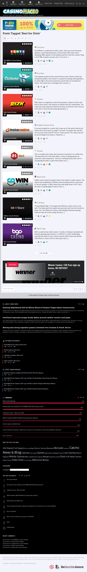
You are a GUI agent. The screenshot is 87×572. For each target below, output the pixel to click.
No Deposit (39, 457)
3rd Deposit (19, 448)
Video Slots (18, 460)
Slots (62, 456)
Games (40, 452)
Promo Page (58, 3)
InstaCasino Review (18, 541)
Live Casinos (69, 452)
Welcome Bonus (40, 460)
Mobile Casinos (17, 456)
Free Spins (33, 453)
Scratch (57, 457)
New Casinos (30, 457)
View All (80, 304)
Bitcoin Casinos (40, 448)
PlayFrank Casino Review (19, 547)
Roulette (52, 457)
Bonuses (58, 447)
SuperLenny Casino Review (20, 543)
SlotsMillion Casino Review (20, 539)
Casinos (25, 452)
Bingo (32, 448)
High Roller (48, 453)
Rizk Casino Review (18, 545)
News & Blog (69, 3)
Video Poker (7, 460)
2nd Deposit (8, 448)
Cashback (66, 448)
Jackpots (56, 453)
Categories (6, 470)
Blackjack (50, 448)
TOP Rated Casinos (73, 457)
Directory (48, 3)
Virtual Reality (28, 460)
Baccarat (27, 448)
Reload (46, 457)
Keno (61, 453)
